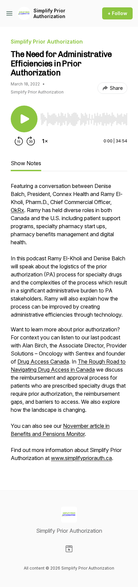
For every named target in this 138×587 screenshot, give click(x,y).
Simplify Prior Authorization (49, 13)
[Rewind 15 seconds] (18, 141)
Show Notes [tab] (26, 163)
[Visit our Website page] (69, 548)
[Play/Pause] (24, 119)
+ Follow (117, 13)
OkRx (17, 210)
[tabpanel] (69, 325)
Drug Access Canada (43, 361)
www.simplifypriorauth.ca (81, 458)
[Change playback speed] (45, 141)
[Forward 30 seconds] (31, 141)
